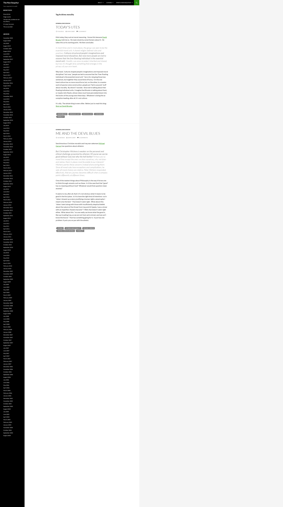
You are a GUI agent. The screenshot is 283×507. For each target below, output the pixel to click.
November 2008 (8, 305)
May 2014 (6, 131)
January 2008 (7, 332)
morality (61, 116)
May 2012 (6, 194)
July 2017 (6, 64)
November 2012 (8, 178)
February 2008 (7, 329)
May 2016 (6, 94)
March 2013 (7, 168)
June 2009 (6, 287)
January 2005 (7, 425)
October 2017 (7, 56)
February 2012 (7, 202)
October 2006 (7, 372)
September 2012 (8, 184)
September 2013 (8, 152)
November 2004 (8, 427)
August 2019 (7, 46)
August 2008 (7, 313)
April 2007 (6, 356)
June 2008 (6, 319)
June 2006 (6, 382)
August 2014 (7, 123)
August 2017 (7, 62)
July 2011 (6, 221)
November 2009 (8, 274)
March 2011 (7, 231)
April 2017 (6, 72)
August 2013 (7, 154)
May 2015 (6, 101)
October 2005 (7, 404)
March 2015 (7, 107)
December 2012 (8, 176)
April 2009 (6, 292)
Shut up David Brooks (64, 106)
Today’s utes (68, 27)
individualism (87, 114)
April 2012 (6, 197)
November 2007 (8, 337)
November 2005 (8, 401)
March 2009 (7, 295)
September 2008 (8, 311)
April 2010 (6, 260)
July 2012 (6, 189)
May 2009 (6, 290)
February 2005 (7, 422)
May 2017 (6, 70)
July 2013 (6, 157)
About (100, 2)
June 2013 (6, 160)
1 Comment (82, 31)
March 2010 (7, 263)
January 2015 (7, 109)
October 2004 (7, 430)
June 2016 (6, 91)
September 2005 (8, 406)
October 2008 (7, 308)
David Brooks (62, 114)
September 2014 (8, 120)
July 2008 (6, 316)
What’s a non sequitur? (123, 2)
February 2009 (7, 298)
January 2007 (7, 364)
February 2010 (7, 266)
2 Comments (83, 137)
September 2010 (8, 247)
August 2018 (7, 51)
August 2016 (7, 86)
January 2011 (7, 237)
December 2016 (8, 83)
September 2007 (8, 343)
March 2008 (7, 327)
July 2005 (6, 411)
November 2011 (8, 210)
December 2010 (8, 239)
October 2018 (7, 48)
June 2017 (6, 67)
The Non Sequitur (11, 2)
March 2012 (7, 200)
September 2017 (8, 59)
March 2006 (7, 390)
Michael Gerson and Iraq (66, 231)
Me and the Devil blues (78, 133)
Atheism (60, 228)
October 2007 (7, 340)
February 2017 (7, 78)
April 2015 (6, 104)
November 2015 (8, 96)
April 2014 (6, 133)
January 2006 (7, 396)
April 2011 (6, 229)
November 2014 (8, 115)
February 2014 (7, 139)
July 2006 (6, 380)
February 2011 (7, 234)
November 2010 (8, 242)
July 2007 (6, 348)
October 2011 (7, 213)
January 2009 (7, 300)
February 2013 (7, 170)
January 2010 (7, 268)
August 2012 (7, 186)
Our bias (109, 2)
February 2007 (7, 361)
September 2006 (8, 374)
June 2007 (6, 351)
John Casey (71, 31)
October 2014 (7, 117)
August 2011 (7, 218)
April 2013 (6, 165)
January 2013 (7, 173)
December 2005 (8, 398)
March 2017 (7, 75)
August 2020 (7, 41)
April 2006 (6, 388)
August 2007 (7, 345)
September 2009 (8, 279)
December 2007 (8, 335)
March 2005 (7, 419)
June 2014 (6, 128)
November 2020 (8, 38)
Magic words (7, 17)
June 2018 (6, 54)
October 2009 (7, 276)
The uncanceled (7, 27)
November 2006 (8, 369)
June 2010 (6, 255)
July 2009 (6, 284)
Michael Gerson (89, 228)
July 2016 (6, 88)
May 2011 (6, 226)
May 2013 (6, 162)
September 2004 (8, 433)
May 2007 (6, 353)
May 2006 (6, 385)
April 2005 (6, 417)
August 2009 (7, 282)
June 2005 (6, 414)
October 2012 (7, 181)
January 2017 (7, 80)
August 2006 (7, 377)
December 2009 (8, 271)
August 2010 (7, 250)
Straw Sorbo (6, 14)
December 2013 (8, 144)
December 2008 (8, 303)
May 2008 (6, 321)
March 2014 (7, 136)
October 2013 (7, 149)
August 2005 (7, 409)
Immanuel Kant (75, 114)
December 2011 (8, 207)
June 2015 (6, 99)
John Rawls (99, 114)
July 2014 (6, 125)
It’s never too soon (8, 24)
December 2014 (8, 112)
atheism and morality (73, 228)
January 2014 (7, 141)
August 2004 (7, 435)
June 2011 (6, 223)
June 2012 (6, 192)
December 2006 (8, 366)
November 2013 (8, 147)
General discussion (63, 23)
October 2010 (7, 245)
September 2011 (8, 215)
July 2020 (6, 43)
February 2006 (7, 393)
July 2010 (6, 253)
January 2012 (7, 205)
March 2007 (7, 358)
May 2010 (6, 258)
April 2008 (6, 324)
